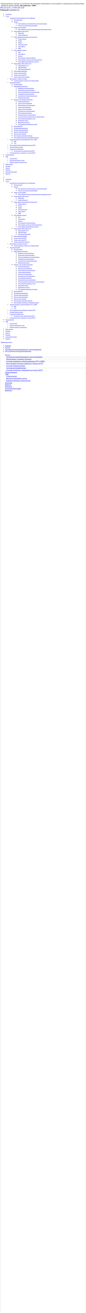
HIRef (19, 48)
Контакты (8, 169)
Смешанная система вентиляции (26, 94)
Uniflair (20, 42)
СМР (7, 156)
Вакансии (8, 173)
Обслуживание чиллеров (20, 50)
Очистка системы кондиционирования (27, 25)
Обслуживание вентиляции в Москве (23, 135)
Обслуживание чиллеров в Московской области (30, 59)
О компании (9, 14)
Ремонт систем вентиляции (25, 109)
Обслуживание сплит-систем (21, 31)
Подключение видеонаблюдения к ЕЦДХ (24, 151)
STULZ (20, 40)
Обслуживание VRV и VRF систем (22, 63)
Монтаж (16, 21)
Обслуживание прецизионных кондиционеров (25, 37)
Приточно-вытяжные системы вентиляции (28, 92)
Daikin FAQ (21, 33)
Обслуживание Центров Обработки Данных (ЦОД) (23, 145)
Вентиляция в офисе (23, 120)
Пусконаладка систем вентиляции (26, 111)
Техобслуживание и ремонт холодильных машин (26, 80)
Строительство (13, 158)
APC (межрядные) (22, 44)
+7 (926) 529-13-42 (17, 7)
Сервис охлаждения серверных (22, 76)
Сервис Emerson (22, 38)
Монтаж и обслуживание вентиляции (23, 99)
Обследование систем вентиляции (26, 105)
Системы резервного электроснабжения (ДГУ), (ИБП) (23, 139)
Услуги (7, 16)
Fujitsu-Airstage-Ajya (23, 65)
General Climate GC (23, 35)
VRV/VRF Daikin (22, 67)
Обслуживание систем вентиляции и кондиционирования (32, 23)
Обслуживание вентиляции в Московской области (26, 137)
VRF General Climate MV (24, 69)
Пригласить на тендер (6, 342)
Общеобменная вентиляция (21, 86)
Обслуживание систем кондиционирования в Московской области (34, 29)
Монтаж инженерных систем (17, 160)
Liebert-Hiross (21, 54)
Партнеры (8, 166)
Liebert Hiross (21, 46)
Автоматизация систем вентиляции (27, 114)
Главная (8, 346)
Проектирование (18, 19)
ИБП (15, 141)
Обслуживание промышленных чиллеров (28, 61)
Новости (8, 168)
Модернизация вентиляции (25, 113)
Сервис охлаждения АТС (20, 73)
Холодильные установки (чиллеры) (18, 78)
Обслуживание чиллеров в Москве (26, 57)
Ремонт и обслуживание (20, 27)
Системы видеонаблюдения (16, 149)
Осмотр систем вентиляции (25, 103)
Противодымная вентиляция (21, 130)
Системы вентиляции (15, 82)
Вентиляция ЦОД (18, 126)
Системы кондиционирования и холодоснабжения (22, 18)
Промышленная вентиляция (21, 128)
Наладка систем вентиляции (21, 132)
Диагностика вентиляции (24, 107)
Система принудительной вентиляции (27, 95)
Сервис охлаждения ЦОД (20, 75)
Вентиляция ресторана (23, 122)
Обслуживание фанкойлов (20, 71)
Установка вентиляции (23, 101)
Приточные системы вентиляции (26, 90)
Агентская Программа (11, 171)
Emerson (20, 56)
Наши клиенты (9, 164)
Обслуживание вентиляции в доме (26, 118)
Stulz (19, 52)
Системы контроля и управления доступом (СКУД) (22, 152)
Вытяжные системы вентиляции (26, 88)
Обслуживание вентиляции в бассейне (27, 124)
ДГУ (15, 143)
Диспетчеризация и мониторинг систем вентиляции (31, 116)
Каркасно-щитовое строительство (18, 162)
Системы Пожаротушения (16, 147)
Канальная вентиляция (23, 97)
